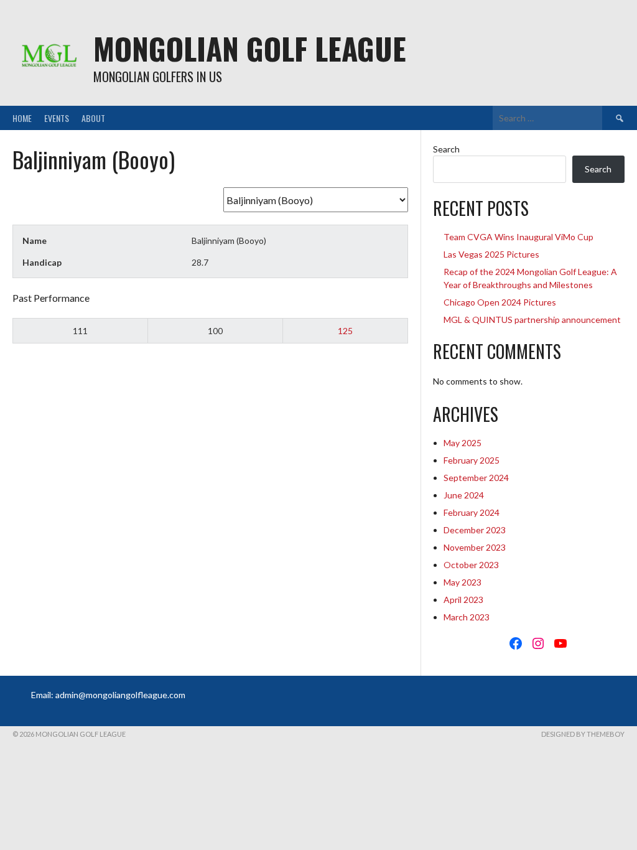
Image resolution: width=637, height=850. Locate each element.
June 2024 (464, 495)
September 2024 (476, 477)
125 (345, 330)
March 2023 (467, 617)
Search (446, 149)
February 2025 (472, 460)
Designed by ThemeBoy (583, 734)
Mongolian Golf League (249, 48)
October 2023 (471, 564)
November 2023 (475, 547)
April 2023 (463, 599)
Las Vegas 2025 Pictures (491, 254)
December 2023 (475, 530)
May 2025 (462, 442)
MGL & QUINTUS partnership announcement (532, 319)
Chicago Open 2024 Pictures (500, 302)
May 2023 (462, 582)
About (93, 117)
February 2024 (472, 512)
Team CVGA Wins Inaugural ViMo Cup (518, 236)
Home (22, 117)
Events (56, 117)
